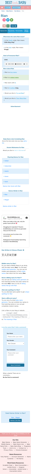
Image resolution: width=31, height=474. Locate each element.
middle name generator (9, 269)
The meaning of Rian (10, 319)
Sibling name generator (19, 279)
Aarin (6, 181)
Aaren (6, 176)
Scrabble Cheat (7, 465)
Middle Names (5, 444)
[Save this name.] (4, 25)
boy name (13, 72)
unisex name (14, 77)
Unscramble (12, 469)
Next (13, 26)
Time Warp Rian (21, 98)
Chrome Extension (21, 450)
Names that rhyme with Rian (12, 186)
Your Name (10, 333)
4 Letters (12, 88)
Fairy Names (5, 456)
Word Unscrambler (21, 465)
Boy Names (17, 11)
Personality (19, 31)
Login (7, 7)
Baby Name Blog (15, 446)
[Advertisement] (15, 122)
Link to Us (12, 448)
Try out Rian (20, 93)
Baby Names (9, 11)
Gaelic (11, 40)
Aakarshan (8, 166)
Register (16, 7)
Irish (10, 47)
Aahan (7, 161)
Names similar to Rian (9, 206)
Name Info (3, 31)
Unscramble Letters (15, 471)
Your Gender (10, 340)
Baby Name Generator (20, 442)
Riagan (7, 200)
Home (3, 11)
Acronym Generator (18, 456)
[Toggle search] (28, 7)
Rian (6, 194)
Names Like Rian (15, 420)
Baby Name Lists (18, 444)
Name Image (26, 31)
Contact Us (22, 448)
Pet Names (20, 458)
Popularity (11, 31)
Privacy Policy (8, 450)
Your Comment (11, 349)
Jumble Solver (11, 467)
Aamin (7, 171)
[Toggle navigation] (23, 7)
